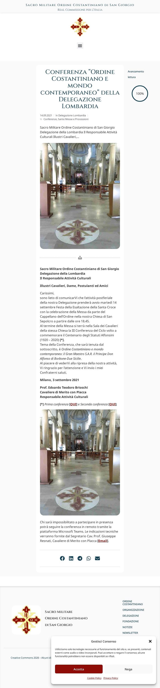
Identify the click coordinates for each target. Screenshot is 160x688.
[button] (150, 641)
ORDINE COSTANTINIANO (133, 603)
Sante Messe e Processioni (73, 119)
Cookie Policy (94, 678)
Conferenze (50, 119)
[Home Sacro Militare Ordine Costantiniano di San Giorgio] (80, 27)
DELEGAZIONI (131, 615)
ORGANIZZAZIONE (133, 609)
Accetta (79, 669)
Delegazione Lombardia (72, 115)
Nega (128, 669)
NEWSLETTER (130, 632)
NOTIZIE (127, 627)
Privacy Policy (110, 678)
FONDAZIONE (131, 621)
